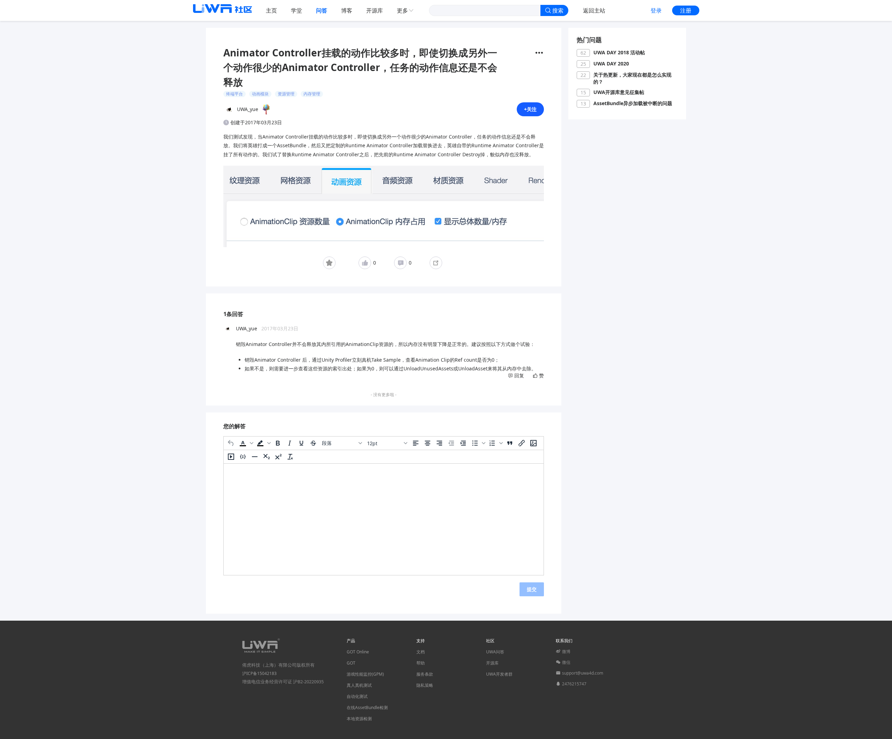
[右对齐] (439, 443)
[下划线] (301, 443)
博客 (346, 10)
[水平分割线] (255, 457)
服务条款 (424, 674)
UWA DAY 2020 (611, 63)
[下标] (266, 457)
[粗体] (278, 443)
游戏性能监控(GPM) (365, 674)
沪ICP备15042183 (259, 673)
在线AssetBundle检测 (367, 707)
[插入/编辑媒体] (231, 457)
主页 (271, 10)
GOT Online (358, 652)
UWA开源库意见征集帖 (618, 92)
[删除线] (313, 443)
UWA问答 (495, 652)
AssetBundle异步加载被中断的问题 (632, 103)
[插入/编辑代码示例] (243, 457)
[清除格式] (290, 457)
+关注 (530, 109)
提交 (532, 589)
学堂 (296, 10)
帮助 (420, 663)
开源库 (374, 10)
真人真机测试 (359, 685)
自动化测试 (357, 696)
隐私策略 (424, 685)
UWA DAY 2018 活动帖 (619, 52)
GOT (351, 663)
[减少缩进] (451, 443)
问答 (321, 10)
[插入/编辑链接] (522, 443)
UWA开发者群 (499, 674)
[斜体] (289, 443)
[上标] (278, 457)
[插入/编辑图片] (533, 443)
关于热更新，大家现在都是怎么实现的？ (632, 78)
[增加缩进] (463, 443)
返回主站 (594, 10)
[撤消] (231, 443)
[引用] (510, 443)
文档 (420, 652)
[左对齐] (416, 443)
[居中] (427, 443)
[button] (245, 443)
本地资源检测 (359, 719)
